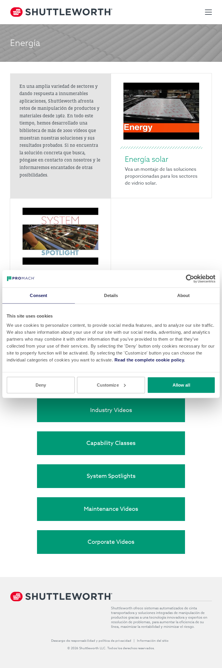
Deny (41, 384)
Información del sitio (153, 640)
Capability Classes (111, 443)
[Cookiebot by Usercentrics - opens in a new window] (190, 278)
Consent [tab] (38, 295)
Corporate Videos (111, 542)
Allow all (181, 384)
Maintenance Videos (111, 509)
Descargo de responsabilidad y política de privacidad (91, 640)
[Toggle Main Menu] (208, 12)
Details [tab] (111, 295)
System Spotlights (111, 476)
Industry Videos (111, 410)
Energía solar (146, 159)
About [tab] (183, 295)
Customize (108, 384)
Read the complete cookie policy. (149, 359)
